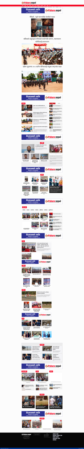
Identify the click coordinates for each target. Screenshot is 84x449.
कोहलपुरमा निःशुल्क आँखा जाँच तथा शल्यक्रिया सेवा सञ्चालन (56, 388)
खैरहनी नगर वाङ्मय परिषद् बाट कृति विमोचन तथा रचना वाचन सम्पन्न (44, 229)
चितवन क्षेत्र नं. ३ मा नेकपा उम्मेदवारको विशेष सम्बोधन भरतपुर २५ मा (56, 154)
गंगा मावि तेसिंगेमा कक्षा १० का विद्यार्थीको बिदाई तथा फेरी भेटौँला (43, 386)
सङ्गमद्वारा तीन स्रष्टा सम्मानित (35, 219)
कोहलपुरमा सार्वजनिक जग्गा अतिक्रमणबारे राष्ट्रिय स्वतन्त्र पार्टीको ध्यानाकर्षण (35, 183)
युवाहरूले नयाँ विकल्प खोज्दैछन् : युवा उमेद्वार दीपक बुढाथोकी (26, 160)
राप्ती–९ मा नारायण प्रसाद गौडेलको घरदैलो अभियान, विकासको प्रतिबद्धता (57, 229)
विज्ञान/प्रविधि (38, 5)
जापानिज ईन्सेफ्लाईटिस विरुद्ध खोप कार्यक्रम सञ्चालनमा (26, 229)
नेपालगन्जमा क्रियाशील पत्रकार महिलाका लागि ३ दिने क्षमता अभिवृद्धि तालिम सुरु (28, 382)
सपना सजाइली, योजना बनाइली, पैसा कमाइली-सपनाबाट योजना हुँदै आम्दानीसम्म (44, 183)
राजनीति (25, 5)
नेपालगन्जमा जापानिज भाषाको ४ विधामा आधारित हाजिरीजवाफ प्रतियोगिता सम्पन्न (26, 429)
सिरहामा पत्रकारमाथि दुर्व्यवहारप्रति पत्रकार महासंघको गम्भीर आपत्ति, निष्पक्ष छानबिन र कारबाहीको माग (57, 130)
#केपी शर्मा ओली (54, 439)
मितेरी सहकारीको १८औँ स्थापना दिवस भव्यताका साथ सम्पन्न (36, 286)
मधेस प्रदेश (28, 210)
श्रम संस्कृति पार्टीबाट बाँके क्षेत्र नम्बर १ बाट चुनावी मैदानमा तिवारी (41, 145)
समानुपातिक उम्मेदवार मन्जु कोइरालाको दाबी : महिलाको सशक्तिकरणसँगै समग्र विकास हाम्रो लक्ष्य (35, 161)
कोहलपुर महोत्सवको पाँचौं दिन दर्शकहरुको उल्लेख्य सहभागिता (37, 429)
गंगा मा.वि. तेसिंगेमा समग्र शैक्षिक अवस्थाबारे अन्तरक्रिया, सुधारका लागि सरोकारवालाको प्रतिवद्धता (42, 382)
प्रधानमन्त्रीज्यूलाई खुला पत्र (28, 389)
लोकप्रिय (59, 103)
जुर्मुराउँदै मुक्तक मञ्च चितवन (26, 219)
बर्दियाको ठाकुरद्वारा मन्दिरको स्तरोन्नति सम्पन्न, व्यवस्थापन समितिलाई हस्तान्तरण (40, 113)
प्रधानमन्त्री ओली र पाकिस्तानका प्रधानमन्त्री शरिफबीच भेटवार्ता (46, 339)
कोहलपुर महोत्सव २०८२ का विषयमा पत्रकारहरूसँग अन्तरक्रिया (46, 286)
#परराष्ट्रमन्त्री (57, 436)
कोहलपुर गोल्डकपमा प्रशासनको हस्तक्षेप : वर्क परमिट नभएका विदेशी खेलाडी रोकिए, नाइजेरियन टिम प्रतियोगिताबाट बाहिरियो (36, 310)
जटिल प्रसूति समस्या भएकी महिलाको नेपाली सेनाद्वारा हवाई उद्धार (26, 183)
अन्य (49, 5)
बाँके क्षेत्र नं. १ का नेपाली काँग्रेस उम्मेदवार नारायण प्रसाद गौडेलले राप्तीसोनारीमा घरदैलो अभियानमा (57, 223)
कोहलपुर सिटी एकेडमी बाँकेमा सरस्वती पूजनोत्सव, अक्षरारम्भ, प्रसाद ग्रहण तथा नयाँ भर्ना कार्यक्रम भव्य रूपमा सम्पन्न (43, 389)
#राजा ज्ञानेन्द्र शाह (54, 435)
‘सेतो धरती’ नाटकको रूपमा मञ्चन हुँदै (56, 213)
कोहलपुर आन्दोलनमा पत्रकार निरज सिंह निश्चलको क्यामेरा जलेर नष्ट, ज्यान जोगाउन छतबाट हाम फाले (29, 386)
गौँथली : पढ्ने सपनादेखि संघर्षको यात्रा (42, 17)
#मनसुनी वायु (58, 435)
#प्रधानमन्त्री (54, 436)
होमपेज (22, 5)
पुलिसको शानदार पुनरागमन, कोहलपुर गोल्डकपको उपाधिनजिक (43, 292)
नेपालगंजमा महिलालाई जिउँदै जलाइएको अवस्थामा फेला (35, 193)
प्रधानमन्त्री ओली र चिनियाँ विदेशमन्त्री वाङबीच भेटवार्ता (37, 339)
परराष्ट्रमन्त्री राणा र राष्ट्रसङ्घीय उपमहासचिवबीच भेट (26, 339)
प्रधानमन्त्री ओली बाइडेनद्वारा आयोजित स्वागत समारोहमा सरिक (36, 327)
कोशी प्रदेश (24, 210)
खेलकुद (47, 5)
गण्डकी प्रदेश (36, 210)
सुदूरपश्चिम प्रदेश (51, 210)
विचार (35, 5)
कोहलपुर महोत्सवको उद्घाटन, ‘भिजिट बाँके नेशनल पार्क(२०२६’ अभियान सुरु (47, 274)
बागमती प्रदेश (32, 210)
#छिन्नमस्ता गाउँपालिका (55, 438)
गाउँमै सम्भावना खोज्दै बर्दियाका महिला (56, 124)
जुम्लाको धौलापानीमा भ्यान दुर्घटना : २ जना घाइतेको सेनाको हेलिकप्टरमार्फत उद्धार (57, 226)
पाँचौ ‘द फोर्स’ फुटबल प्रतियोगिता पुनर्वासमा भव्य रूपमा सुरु (44, 193)
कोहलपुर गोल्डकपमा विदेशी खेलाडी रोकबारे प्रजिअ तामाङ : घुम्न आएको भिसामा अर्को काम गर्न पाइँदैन (26, 310)
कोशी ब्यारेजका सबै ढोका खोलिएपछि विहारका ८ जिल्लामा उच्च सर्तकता (36, 348)
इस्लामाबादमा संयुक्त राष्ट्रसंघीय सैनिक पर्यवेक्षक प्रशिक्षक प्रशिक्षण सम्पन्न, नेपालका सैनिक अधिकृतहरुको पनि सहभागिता (57, 118)
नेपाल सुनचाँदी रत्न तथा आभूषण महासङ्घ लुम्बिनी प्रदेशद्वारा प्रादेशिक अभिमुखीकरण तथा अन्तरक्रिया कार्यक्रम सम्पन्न (26, 275)
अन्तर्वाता (33, 5)
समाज (27, 5)
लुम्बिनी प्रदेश (41, 210)
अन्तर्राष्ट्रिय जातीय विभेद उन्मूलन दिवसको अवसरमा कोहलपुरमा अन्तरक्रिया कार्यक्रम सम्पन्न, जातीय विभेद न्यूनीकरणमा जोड (26, 194)
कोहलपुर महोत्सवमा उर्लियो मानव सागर (37, 274)
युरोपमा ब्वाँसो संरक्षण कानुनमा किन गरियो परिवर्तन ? (46, 327)
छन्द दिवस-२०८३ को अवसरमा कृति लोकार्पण (44, 220)
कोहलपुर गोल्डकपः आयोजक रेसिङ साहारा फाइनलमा (46, 309)
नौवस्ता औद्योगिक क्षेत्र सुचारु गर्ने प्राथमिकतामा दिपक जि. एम (56, 220)
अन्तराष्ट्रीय (41, 5)
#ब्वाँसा (61, 435)
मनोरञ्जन (45, 5)
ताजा (52, 103)
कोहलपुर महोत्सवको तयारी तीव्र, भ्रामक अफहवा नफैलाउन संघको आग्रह (26, 286)
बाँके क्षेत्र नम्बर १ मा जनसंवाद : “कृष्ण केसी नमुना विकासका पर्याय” (44, 160)
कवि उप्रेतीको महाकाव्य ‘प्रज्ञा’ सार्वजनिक (35, 229)
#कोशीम (59, 438)
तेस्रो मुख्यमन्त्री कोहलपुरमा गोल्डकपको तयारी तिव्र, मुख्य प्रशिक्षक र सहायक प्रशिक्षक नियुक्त (47, 429)
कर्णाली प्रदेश (45, 210)
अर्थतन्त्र (30, 5)
